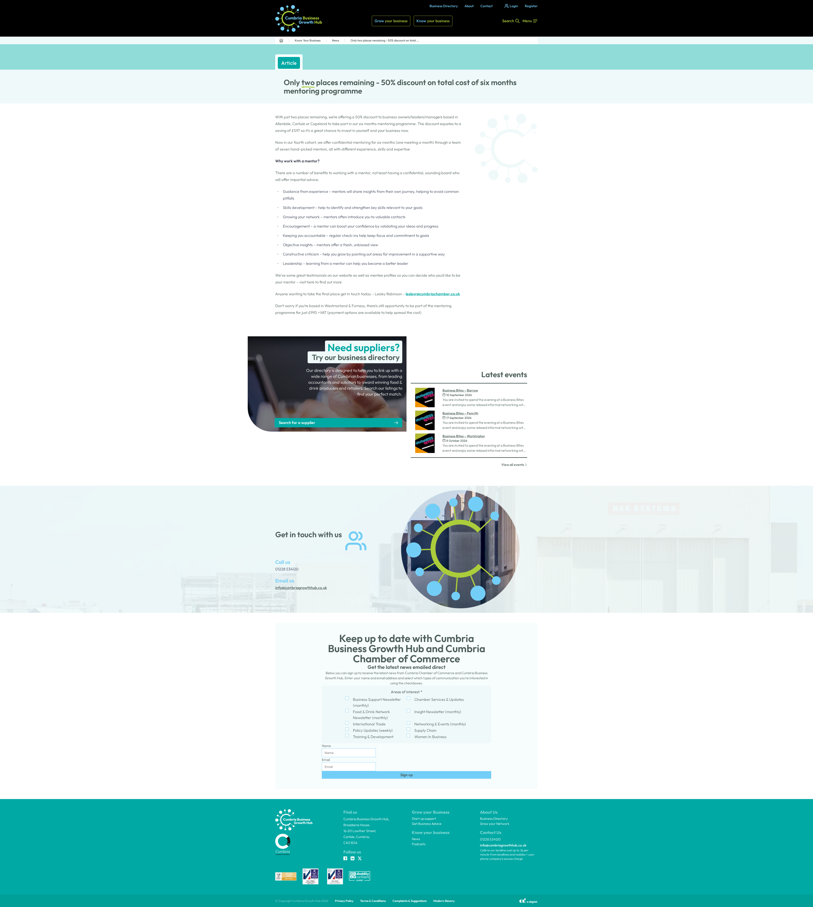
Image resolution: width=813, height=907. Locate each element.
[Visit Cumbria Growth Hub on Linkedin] (352, 859)
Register (531, 6)
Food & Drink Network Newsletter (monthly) (371, 714)
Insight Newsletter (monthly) (437, 711)
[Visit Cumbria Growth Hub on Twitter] (360, 859)
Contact (486, 6)
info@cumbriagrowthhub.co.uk (503, 845)
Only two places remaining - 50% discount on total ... (385, 40)
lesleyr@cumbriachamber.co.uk (433, 293)
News (335, 40)
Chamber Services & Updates (439, 699)
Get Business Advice (426, 823)
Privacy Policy (344, 901)
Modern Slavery (444, 901)
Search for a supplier (297, 422)
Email (326, 760)
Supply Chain (425, 730)
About (469, 6)
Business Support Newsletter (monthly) (377, 702)
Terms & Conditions (373, 901)
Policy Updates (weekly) (373, 730)
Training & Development (373, 736)
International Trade (369, 724)
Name (326, 746)
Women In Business (430, 736)
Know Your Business (308, 40)
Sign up (406, 774)
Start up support (424, 818)
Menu (527, 20)
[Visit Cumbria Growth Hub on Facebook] (345, 859)
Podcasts (419, 844)
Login (514, 6)
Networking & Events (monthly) (440, 724)
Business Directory (444, 6)
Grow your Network (494, 823)
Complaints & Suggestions (410, 901)
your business (391, 20)
